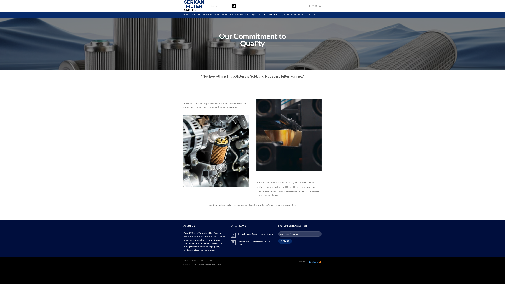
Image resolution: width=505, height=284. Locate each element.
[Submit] (234, 6)
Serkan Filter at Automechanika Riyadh (255, 234)
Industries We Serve (223, 15)
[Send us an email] (320, 6)
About (193, 15)
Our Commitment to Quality (275, 15)
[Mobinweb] (315, 261)
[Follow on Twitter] (316, 6)
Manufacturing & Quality (247, 15)
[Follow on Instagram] (313, 6)
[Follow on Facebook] (310, 6)
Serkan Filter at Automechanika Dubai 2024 (255, 242)
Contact (311, 15)
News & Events (298, 15)
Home (186, 15)
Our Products (205, 15)
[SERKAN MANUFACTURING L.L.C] (194, 6)
